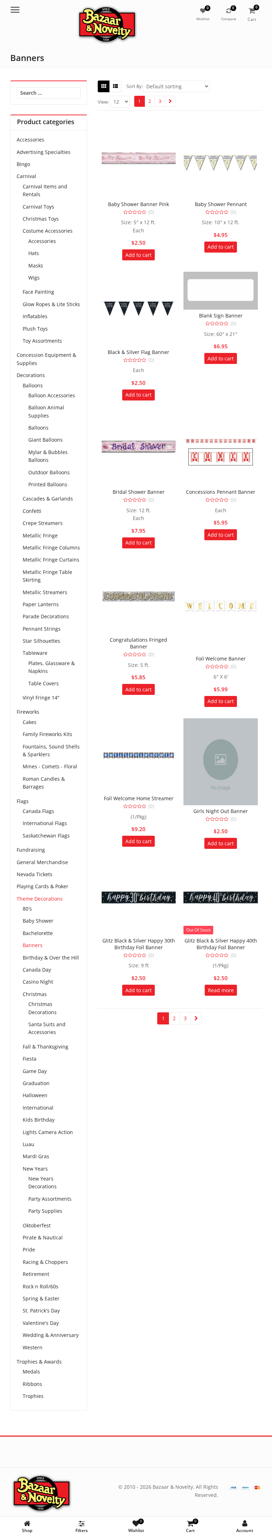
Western (32, 1347)
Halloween (35, 1095)
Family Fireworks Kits (47, 734)
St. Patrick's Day (41, 1310)
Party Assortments (50, 1198)
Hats (33, 253)
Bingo (23, 164)
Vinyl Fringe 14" (41, 697)
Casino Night (38, 981)
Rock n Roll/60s (40, 1286)
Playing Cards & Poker (42, 886)
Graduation (36, 1083)
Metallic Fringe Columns (51, 547)
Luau (28, 1144)
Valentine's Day (41, 1323)
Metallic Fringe (40, 535)
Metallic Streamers (45, 592)
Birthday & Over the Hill (51, 957)
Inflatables (35, 316)
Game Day (35, 1071)
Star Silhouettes (41, 640)
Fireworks (28, 711)
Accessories (30, 139)
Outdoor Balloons (49, 472)
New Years (35, 1168)
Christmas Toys (41, 218)
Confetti (32, 511)
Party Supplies (45, 1210)
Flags (23, 801)
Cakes (29, 722)
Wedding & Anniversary (51, 1335)
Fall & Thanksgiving (45, 1046)
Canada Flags (38, 811)
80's (27, 908)
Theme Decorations (40, 898)
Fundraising (31, 849)
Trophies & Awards (39, 1361)
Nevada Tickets (34, 874)
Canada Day (37, 969)
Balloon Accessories (51, 395)
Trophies (33, 1396)
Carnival (26, 176)
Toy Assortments (42, 340)
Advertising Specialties (43, 152)
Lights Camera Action (48, 1132)
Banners (32, 945)
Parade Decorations (46, 616)
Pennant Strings (42, 628)
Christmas (35, 994)
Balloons (33, 385)
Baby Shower (38, 920)
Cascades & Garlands (48, 498)
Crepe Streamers (43, 523)
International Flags (45, 823)
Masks (35, 265)
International (38, 1107)
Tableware (35, 652)
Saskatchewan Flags (46, 835)
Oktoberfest (37, 1225)
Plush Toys (35, 328)
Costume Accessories (48, 230)
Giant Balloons (45, 439)
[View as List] (115, 86)
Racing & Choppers (45, 1262)
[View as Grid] (104, 86)
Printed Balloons (47, 484)
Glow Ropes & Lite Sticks (51, 304)
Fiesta (29, 1058)
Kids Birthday (39, 1119)
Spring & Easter (41, 1298)
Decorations (31, 375)
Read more (221, 990)
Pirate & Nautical (43, 1237)
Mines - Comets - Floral (50, 766)
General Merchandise (42, 862)
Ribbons (32, 1384)
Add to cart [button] (138, 254)
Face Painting (38, 291)
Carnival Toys (38, 206)
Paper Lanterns (41, 604)
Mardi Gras (36, 1156)
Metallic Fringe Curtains (51, 559)
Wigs (34, 277)
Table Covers (43, 683)
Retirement (36, 1274)
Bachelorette (38, 933)
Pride (29, 1249)
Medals (31, 1371)
